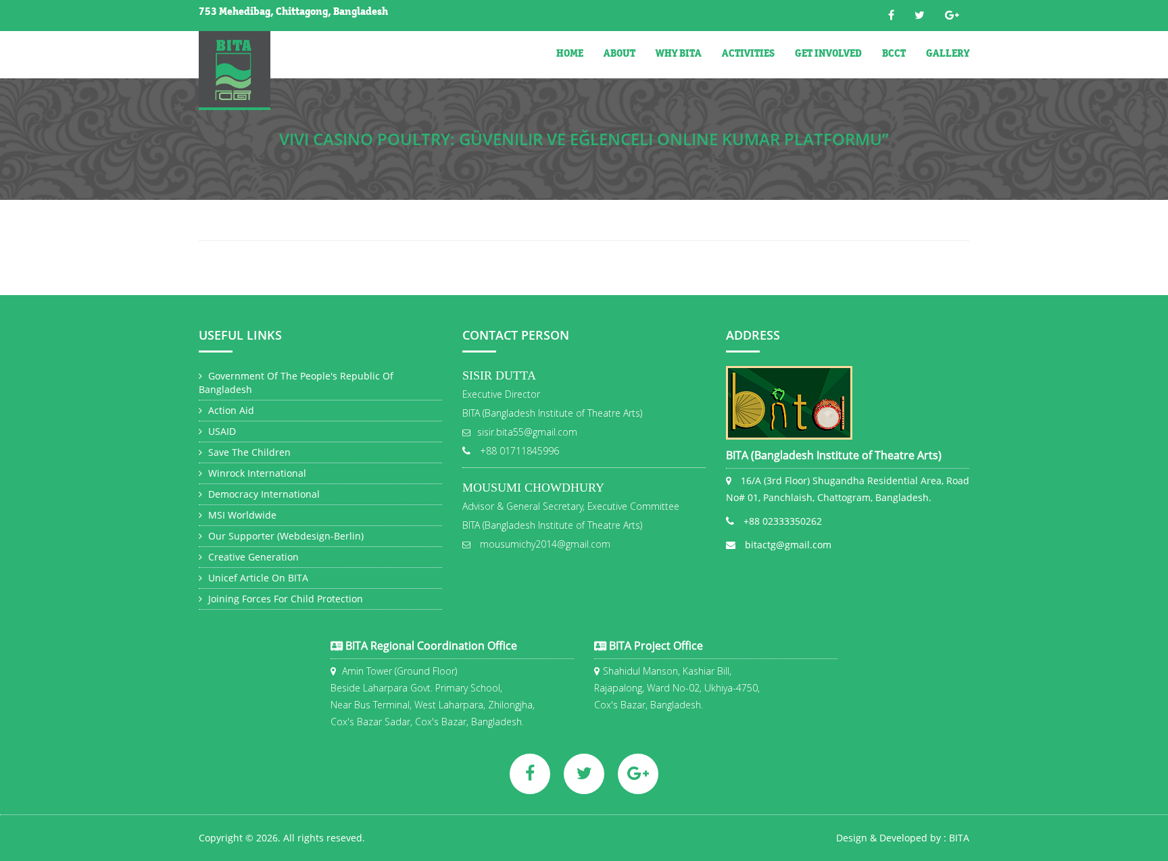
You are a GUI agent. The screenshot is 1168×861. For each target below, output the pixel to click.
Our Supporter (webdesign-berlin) (284, 535)
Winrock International (255, 473)
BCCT (894, 54)
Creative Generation (252, 556)
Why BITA (679, 54)
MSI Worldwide (240, 514)
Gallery (947, 54)
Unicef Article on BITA (256, 577)
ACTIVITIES (748, 54)
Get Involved (828, 54)
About (619, 54)
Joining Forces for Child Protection (284, 598)
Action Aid (229, 410)
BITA (959, 837)
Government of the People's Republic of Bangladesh (296, 382)
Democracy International (262, 494)
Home (569, 54)
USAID (220, 431)
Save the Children (248, 452)
